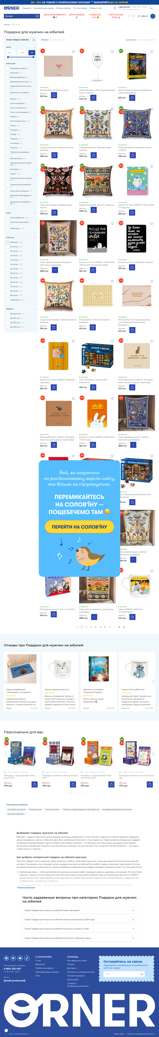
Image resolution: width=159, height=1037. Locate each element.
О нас (38, 960)
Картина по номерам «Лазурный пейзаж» (93, 690)
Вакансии (27, 8)
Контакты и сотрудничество (81, 972)
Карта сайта (73, 979)
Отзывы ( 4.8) (95, 8)
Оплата (70, 964)
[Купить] (54, 95)
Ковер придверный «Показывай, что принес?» (19, 690)
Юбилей (45, 40)
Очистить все (58, 40)
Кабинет (144, 16)
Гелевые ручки (35, 809)
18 (119, 627)
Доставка (72, 968)
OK (32, 53)
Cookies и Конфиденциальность (141, 1034)
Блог (38, 976)
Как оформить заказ (77, 960)
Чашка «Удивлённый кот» (57, 689)
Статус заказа (81, 8)
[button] (6, 681)
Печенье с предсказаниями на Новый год (81, 809)
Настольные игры (28, 872)
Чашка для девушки (15, 814)
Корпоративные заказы (44, 8)
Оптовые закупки (63, 8)
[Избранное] (133, 16)
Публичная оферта (45, 968)
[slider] (8, 57)
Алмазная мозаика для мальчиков (116, 809)
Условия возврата (76, 976)
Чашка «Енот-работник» (133, 689)
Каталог (9, 16)
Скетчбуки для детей (16, 809)
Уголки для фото (52, 809)
